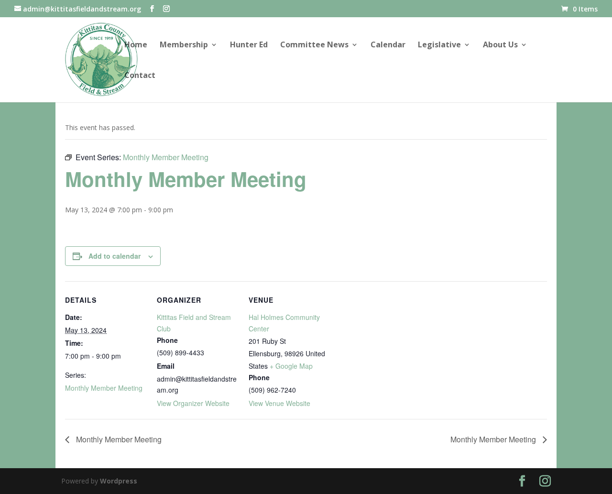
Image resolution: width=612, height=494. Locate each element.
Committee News (314, 45)
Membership (184, 45)
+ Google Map (291, 366)
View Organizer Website (193, 403)
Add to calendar (114, 256)
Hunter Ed (249, 45)
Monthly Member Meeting (103, 388)
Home (135, 45)
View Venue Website (279, 403)
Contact (139, 76)
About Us (500, 45)
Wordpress (118, 480)
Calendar (388, 45)
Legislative (439, 45)
